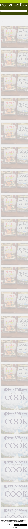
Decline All (7, 524)
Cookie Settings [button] (14, 527)
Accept (20, 524)
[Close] (26, 520)
